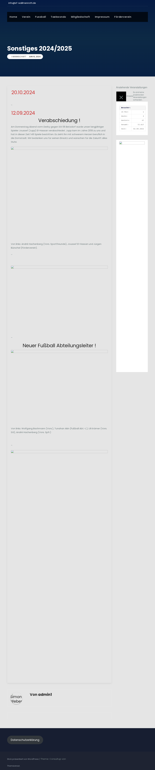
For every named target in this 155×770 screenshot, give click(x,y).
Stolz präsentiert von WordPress (23, 759)
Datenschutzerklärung (25, 740)
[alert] (132, 96)
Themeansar (13, 765)
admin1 (45, 694)
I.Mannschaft (18, 56)
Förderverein (122, 17)
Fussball (40, 17)
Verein (26, 17)
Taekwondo (58, 17)
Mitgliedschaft (80, 17)
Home (13, 17)
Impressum (102, 17)
